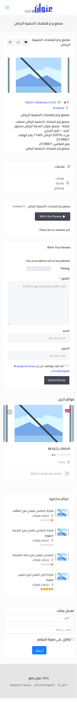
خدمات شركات (40, 515)
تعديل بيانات (65, 610)
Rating (64, 268)
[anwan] (39, 7)
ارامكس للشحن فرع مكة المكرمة (33, 555)
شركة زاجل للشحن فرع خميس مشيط (36, 577)
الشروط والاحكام (60, 370)
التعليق (64, 278)
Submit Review (57, 380)
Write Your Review (50, 216)
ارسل (39, 650)
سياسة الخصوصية (25, 366)
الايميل (65, 348)
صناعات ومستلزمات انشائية (40, 102)
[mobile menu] (7, 7)
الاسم (66, 330)
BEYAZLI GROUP (59, 449)
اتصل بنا (62, 684)
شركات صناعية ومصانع (59, 183)
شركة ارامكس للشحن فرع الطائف (33, 510)
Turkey (62, 462)
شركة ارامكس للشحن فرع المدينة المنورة (33, 532)
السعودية (58, 107)
